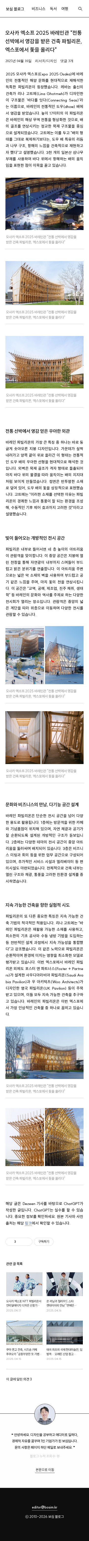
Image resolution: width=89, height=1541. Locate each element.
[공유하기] (21, 1241)
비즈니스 (38, 8)
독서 (53, 8)
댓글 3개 (66, 61)
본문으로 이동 (45, 1470)
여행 (64, 8)
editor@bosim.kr (44, 1507)
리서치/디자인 (46, 61)
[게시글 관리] (27, 1241)
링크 (28, 1223)
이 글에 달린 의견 (19, 1379)
